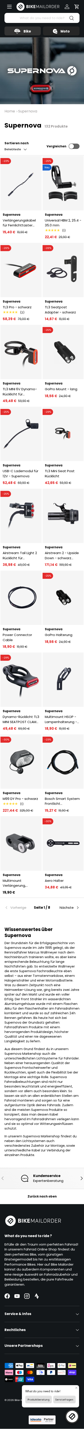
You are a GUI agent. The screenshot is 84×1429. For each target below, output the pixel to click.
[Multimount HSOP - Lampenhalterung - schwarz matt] (63, 680)
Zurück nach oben (42, 1196)
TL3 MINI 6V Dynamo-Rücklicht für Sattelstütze (20, 392)
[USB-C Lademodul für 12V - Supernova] (21, 434)
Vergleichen (56, 146)
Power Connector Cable (17, 637)
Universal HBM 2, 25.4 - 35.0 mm (63, 223)
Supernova (27, 111)
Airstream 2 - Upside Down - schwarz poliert (62, 556)
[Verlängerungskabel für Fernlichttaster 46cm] (21, 183)
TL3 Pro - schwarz (17, 307)
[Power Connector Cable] (21, 598)
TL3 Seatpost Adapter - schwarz (60, 310)
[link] (17, 907)
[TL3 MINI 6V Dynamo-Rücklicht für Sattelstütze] (21, 352)
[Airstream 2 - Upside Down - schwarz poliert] (63, 516)
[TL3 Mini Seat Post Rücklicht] (63, 434)
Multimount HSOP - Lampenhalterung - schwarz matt (61, 719)
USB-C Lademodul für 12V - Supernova (20, 473)
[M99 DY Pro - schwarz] (21, 761)
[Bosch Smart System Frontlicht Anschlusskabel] (63, 761)
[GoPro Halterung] (63, 598)
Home (9, 111)
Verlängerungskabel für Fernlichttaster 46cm (19, 223)
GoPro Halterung (58, 634)
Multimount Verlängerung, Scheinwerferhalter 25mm (18, 883)
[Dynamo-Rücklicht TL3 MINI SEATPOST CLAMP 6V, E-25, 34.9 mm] (21, 680)
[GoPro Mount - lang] (63, 352)
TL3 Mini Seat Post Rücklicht (60, 473)
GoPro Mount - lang (61, 389)
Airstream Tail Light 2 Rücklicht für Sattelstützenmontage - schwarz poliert (20, 556)
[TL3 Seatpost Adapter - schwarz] (63, 270)
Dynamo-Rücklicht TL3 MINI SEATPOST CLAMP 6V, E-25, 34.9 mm (21, 719)
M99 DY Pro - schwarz (20, 798)
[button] (77, 7)
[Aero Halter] (63, 843)
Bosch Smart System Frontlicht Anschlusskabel (62, 801)
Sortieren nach (16, 143)
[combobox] (42, 18)
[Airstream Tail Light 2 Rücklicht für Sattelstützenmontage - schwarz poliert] (21, 516)
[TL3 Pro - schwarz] (21, 270)
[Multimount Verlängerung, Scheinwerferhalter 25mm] (21, 843)
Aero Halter (54, 880)
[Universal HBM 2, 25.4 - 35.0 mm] (63, 183)
